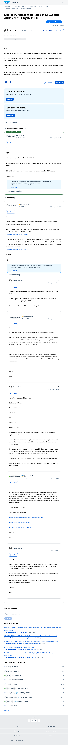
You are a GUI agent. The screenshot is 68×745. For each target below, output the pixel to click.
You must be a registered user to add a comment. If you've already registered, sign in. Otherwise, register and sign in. (31, 183)
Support (51, 736)
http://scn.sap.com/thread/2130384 (20, 527)
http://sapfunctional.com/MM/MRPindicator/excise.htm (26, 517)
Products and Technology (20, 6)
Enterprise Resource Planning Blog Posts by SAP (20, 638)
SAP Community (8, 6)
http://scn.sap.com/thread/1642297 (20, 522)
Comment (59, 82)
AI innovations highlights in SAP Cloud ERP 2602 (19, 647)
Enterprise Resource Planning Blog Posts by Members (22, 643)
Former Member (15, 31)
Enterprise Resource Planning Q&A (16, 632)
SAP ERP (23, 39)
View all (6, 710)
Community (14, 2)
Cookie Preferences (17, 740)
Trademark (17, 736)
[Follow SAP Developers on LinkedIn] (38, 720)
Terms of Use (51, 726)
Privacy (17, 726)
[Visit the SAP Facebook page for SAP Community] (29, 720)
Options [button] (62, 22)
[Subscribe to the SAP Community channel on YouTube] (35, 720)
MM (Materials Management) (12, 39)
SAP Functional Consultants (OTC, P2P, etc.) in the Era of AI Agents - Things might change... (31, 641)
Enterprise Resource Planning (35, 6)
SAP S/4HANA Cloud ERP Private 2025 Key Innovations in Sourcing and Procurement (30, 636)
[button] (56, 30)
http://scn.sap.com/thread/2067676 (17, 234)
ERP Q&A (46, 6)
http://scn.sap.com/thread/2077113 (17, 249)
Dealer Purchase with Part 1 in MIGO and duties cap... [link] (19, 8)
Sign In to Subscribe (54, 22)
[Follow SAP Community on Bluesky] (32, 720)
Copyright (17, 731)
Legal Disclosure (51, 731)
